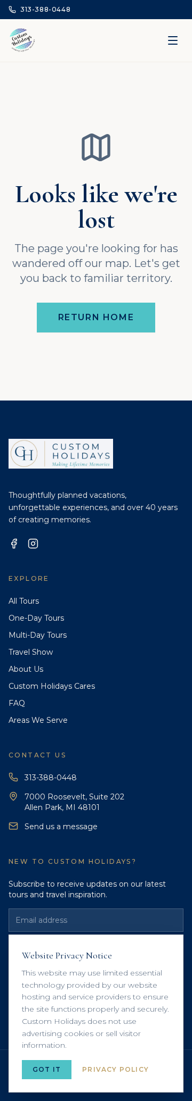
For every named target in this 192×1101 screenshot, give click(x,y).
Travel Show (31, 652)
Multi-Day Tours (38, 635)
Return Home (96, 317)
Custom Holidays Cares (52, 686)
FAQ (17, 703)
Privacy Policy (115, 1069)
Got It (47, 1069)
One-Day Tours (36, 618)
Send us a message (61, 826)
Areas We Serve (38, 720)
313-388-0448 (51, 777)
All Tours (24, 601)
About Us (26, 669)
